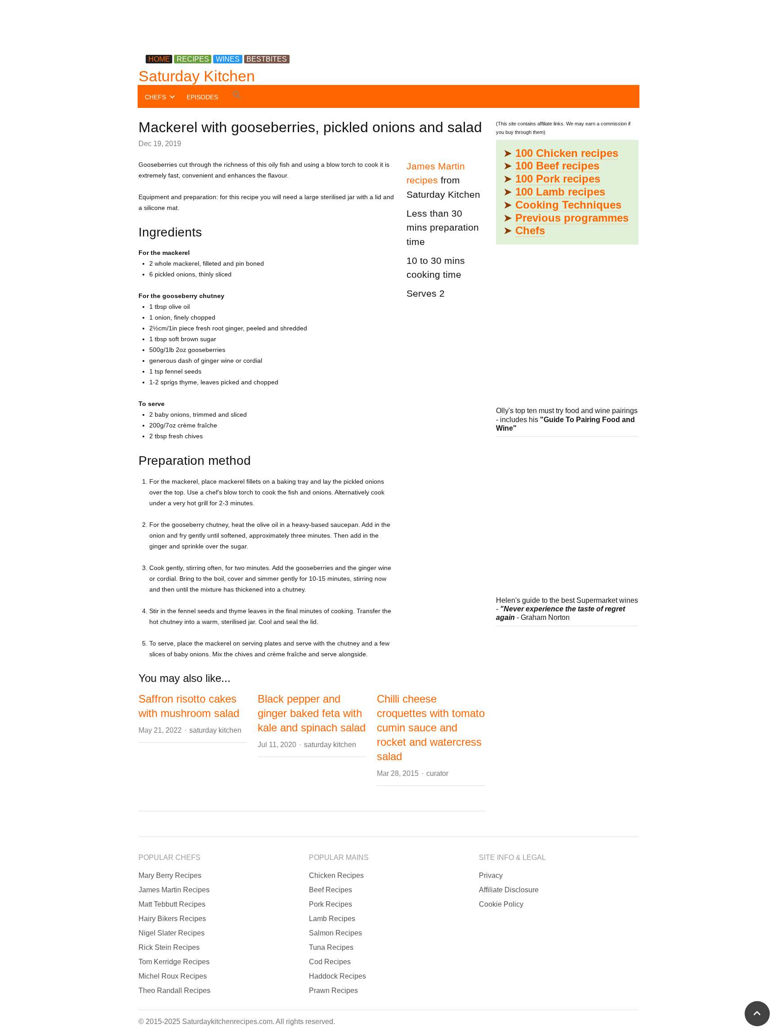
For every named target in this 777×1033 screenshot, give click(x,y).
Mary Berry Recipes (169, 875)
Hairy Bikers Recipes (172, 918)
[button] (237, 96)
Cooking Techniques (568, 205)
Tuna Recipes (331, 947)
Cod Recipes (330, 962)
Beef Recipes (330, 890)
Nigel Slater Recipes (171, 933)
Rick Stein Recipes (169, 947)
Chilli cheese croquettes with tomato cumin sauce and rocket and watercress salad (431, 727)
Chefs (530, 230)
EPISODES (202, 97)
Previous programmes (572, 218)
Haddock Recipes (337, 976)
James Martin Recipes (174, 890)
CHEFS (155, 97)
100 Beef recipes (557, 166)
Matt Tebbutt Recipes (171, 904)
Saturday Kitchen (196, 76)
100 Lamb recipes (560, 192)
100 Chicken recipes (566, 153)
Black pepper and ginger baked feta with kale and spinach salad (312, 713)
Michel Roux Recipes (172, 976)
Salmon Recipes (335, 933)
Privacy (491, 875)
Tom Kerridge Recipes (174, 962)
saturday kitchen (215, 730)
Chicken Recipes (336, 875)
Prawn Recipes (333, 990)
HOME (159, 59)
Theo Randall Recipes (174, 990)
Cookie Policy (501, 904)
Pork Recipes (330, 904)
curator (437, 773)
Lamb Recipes (332, 918)
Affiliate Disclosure (509, 890)
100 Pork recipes (557, 179)
